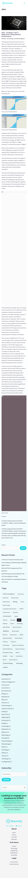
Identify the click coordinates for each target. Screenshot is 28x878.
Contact (14, 835)
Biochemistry (15, 598)
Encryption (15, 612)
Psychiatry (13, 641)
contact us (17, 809)
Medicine (6, 631)
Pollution (5, 641)
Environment (7, 616)
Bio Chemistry (5, 691)
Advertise (14, 839)
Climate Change (6, 705)
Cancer (22, 601)
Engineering (5, 717)
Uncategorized (6, 761)
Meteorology (5, 735)
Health (12, 623)
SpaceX (4, 659)
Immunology (20, 623)
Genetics (5, 620)
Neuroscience (13, 634)
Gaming (16, 616)
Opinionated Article (7, 638)
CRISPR (21, 609)
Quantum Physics (20, 649)
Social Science (19, 656)
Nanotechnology (6, 741)
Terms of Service (14, 864)
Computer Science (7, 708)
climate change (6, 605)
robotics (17, 652)
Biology (15, 602)
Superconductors (13, 659)
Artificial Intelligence (9, 594)
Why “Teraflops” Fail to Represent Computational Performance (11, 34)
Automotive (5, 598)
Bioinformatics (6, 601)
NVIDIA (21, 634)
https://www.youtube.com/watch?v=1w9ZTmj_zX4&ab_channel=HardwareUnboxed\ (14, 523)
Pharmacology (6, 744)
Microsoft (5, 634)
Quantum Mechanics (8, 649)
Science (5, 656)
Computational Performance (9, 609)
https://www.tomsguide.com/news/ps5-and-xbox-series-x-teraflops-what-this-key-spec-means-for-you (14, 535)
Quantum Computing (17, 645)
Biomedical (5, 697)
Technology (10, 38)
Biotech (4, 700)
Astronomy (21, 594)
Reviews (4, 38)
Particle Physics (18, 638)
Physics (4, 747)
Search (3, 545)
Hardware (5, 623)
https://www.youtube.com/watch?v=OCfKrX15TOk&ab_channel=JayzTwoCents (14, 531)
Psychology (6, 645)
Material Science (17, 627)
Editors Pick (5, 714)
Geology (4, 723)
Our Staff (14, 837)
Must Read (5, 738)
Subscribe (6, 779)
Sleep (11, 656)
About (14, 832)
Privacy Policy (14, 862)
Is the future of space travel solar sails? (12, 559)
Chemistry (4, 702)
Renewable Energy (8, 652)
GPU (19, 620)
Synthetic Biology (8, 663)
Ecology (4, 711)
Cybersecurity (6, 612)
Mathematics (5, 729)
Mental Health (15, 631)
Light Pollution (6, 627)
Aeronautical (5, 679)
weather (5, 667)
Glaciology (12, 620)
